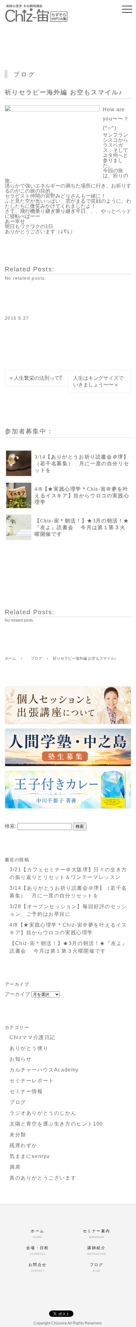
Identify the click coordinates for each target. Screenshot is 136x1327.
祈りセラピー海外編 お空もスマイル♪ (63, 92)
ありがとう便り (28, 1048)
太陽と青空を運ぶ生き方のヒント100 (56, 1123)
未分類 (17, 1134)
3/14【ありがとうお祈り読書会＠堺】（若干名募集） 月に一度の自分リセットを (81, 463)
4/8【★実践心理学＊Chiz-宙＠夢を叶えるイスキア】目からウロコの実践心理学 (81, 495)
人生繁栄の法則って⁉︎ (38, 378)
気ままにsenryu (29, 1156)
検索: (10, 826)
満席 (15, 1167)
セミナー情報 (26, 1091)
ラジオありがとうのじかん (42, 1113)
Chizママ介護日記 (32, 1037)
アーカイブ (17, 994)
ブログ (17, 1102)
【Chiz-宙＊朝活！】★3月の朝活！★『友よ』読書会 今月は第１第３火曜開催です (81, 527)
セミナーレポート (31, 1080)
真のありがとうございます (42, 1178)
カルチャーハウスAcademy (44, 1069)
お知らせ (20, 1059)
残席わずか (23, 1145)
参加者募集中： (29, 431)
